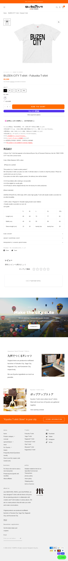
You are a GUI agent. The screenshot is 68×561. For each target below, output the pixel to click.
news (5, 444)
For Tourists (7, 447)
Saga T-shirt (28, 436)
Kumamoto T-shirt (30, 441)
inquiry (5, 450)
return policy (28, 478)
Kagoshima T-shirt (30, 449)
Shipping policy (29, 481)
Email (5, 535)
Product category (8, 436)
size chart (8, 233)
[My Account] (59, 7)
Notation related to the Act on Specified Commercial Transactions (33, 471)
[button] (34, 326)
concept (6, 439)
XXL (24, 90)
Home (5, 13)
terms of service (29, 484)
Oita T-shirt (28, 444)
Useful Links (7, 461)
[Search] (56, 7)
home (5, 433)
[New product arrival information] (34, 2)
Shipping (12, 81)
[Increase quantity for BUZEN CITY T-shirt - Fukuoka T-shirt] (9, 107)
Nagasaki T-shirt (29, 439)
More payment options (34, 115)
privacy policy (29, 476)
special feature (8, 442)
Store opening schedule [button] (37, 409)
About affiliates (8, 478)
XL (18, 90)
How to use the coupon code (12, 458)
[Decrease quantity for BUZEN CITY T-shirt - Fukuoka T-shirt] (5, 107)
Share (7, 250)
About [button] (5, 520)
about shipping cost (12, 238)
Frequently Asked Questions (15, 242)
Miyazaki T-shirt (29, 447)
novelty (6, 455)
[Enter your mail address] (20, 538)
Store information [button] (54, 419)
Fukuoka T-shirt (29, 433)
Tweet (15, 250)
